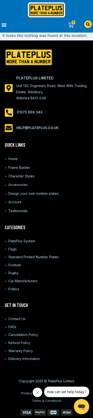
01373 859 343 (29, 112)
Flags (12, 249)
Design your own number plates (33, 193)
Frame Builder (19, 167)
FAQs (12, 327)
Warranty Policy (20, 351)
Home (13, 159)
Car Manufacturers (22, 281)
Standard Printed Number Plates (33, 257)
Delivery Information (24, 359)
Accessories (18, 185)
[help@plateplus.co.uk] (9, 128)
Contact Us (17, 319)
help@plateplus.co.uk (37, 128)
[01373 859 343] (9, 112)
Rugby (13, 273)
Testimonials (18, 211)
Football (14, 265)
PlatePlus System (21, 241)
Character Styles (21, 176)
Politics (13, 289)
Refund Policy (19, 343)
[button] (23, 25)
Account (14, 202)
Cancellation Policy (23, 335)
